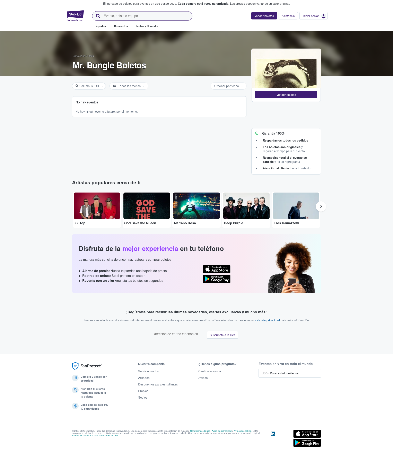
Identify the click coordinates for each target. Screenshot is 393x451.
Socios (143, 397)
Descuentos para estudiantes (158, 384)
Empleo (143, 390)
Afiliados (144, 377)
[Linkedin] (272, 439)
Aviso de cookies (242, 430)
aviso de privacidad (267, 320)
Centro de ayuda (209, 371)
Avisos (203, 377)
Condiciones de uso (200, 430)
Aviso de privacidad (222, 430)
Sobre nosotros (148, 371)
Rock (91, 56)
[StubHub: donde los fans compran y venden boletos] (75, 15)
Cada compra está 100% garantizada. (203, 3)
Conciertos (79, 56)
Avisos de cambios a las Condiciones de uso (95, 435)
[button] (286, 94)
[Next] (321, 206)
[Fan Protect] (87, 366)
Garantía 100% (273, 133)
